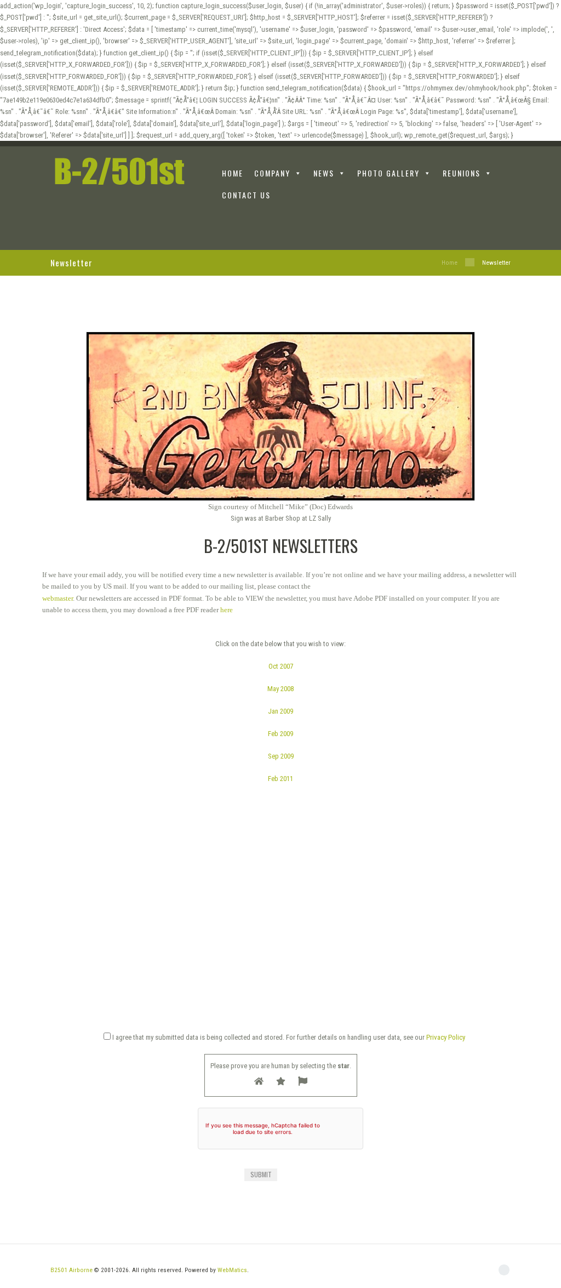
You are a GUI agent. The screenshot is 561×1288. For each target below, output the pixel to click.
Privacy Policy (445, 1037)
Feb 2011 (280, 778)
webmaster (57, 598)
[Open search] (504, 229)
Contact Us (246, 195)
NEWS (323, 173)
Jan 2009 (280, 711)
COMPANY (272, 173)
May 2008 (280, 689)
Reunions (461, 173)
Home (449, 262)
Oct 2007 (280, 666)
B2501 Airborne (71, 1270)
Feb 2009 (280, 734)
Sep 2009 (281, 756)
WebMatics (232, 1270)
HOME (232, 173)
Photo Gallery (388, 173)
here (226, 610)
